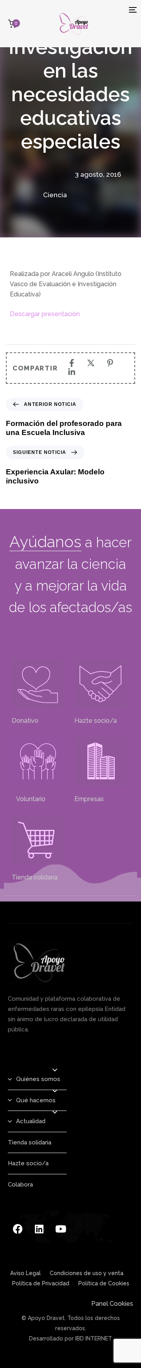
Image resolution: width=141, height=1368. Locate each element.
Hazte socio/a (95, 720)
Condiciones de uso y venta (86, 1273)
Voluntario (28, 799)
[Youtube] (60, 1228)
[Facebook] (17, 1228)
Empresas (89, 799)
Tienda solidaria (35, 877)
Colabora (20, 1184)
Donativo (25, 720)
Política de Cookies (103, 1283)
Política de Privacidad (40, 1283)
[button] (55, 1070)
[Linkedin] (39, 1228)
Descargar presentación (45, 314)
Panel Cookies (112, 1303)
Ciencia (55, 195)
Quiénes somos (38, 1079)
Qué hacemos (36, 1100)
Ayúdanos (45, 541)
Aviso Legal (25, 1273)
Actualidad (30, 1121)
